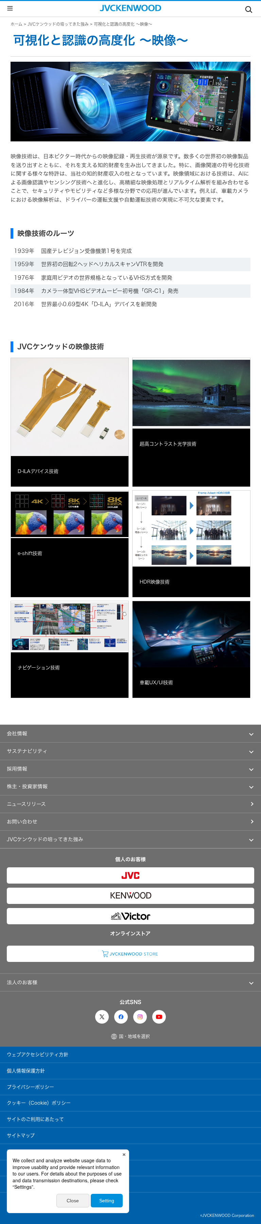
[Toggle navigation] (248, 8)
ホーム (16, 24)
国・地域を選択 (134, 1036)
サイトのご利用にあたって (35, 1119)
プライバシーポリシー (30, 1087)
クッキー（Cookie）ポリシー (39, 1103)
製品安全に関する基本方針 (35, 1168)
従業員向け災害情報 (28, 1200)
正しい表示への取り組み (33, 1184)
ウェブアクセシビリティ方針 (37, 1054)
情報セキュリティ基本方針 (35, 1151)
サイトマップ (21, 1135)
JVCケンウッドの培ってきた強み (58, 24)
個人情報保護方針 (26, 1070)
